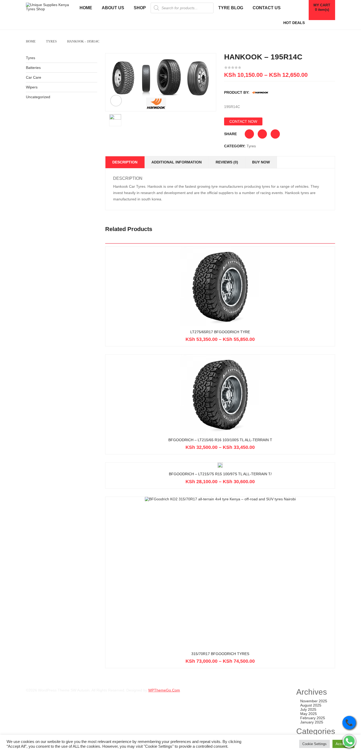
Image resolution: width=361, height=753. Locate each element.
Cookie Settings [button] (314, 744)
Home (31, 41)
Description (124, 162)
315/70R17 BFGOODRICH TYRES (220, 654)
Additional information (176, 162)
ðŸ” (116, 100)
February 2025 (312, 718)
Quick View (220, 312)
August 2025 (310, 705)
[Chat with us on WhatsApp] (349, 741)
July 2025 (308, 709)
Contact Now (243, 121)
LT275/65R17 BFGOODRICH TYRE (220, 332)
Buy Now (261, 162)
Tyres (51, 41)
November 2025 (313, 701)
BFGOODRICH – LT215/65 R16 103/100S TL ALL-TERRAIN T (220, 440)
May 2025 (308, 714)
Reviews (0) (227, 162)
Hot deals (294, 23)
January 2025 (311, 722)
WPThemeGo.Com (164, 690)
